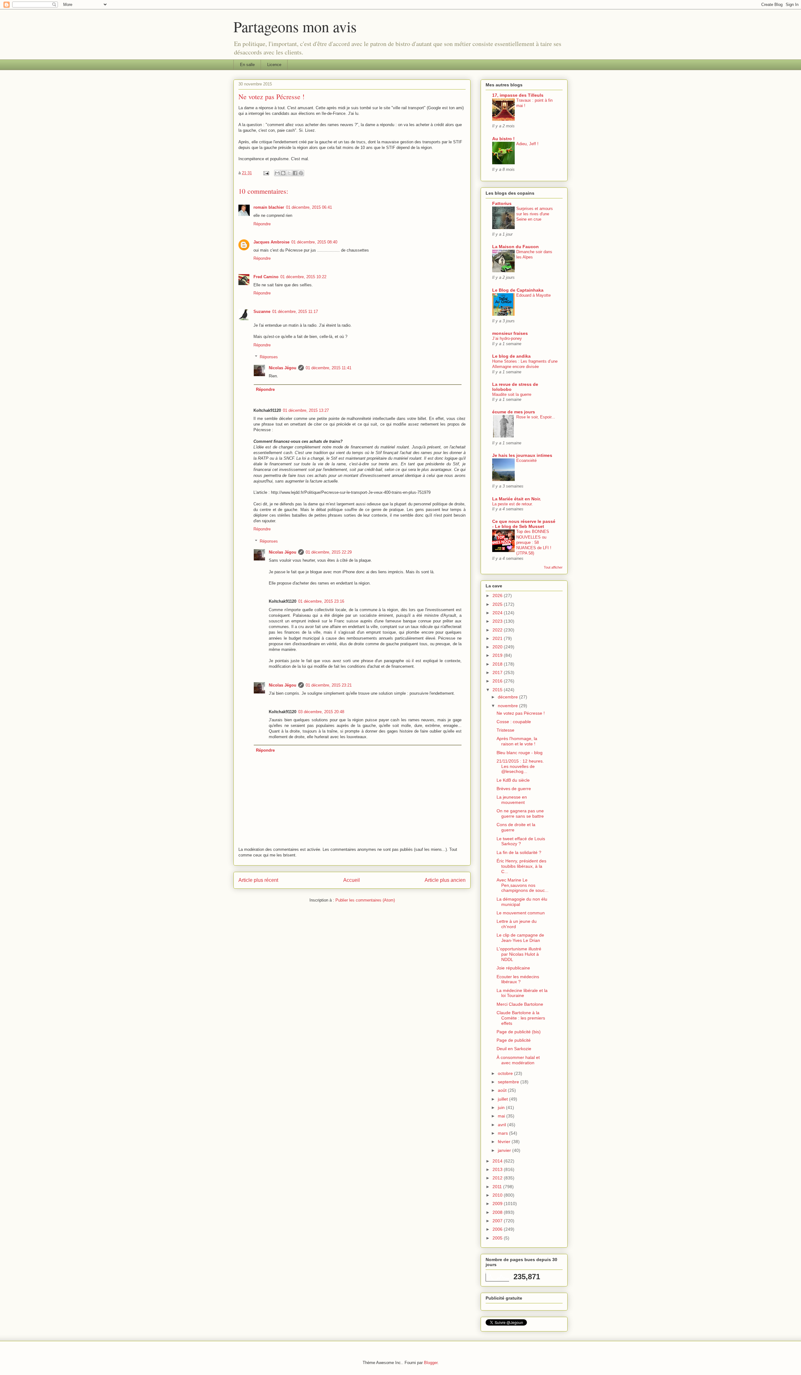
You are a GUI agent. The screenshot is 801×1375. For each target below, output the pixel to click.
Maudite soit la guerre (511, 394)
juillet (503, 1099)
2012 (498, 1177)
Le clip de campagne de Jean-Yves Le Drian (520, 938)
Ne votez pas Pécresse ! (521, 713)
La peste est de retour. (512, 504)
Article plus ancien (445, 880)
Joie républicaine (513, 967)
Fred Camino (265, 276)
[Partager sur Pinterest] (301, 173)
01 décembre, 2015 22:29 (329, 552)
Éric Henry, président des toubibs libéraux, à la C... (521, 866)
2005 (498, 1237)
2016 (498, 680)
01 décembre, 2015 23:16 (321, 601)
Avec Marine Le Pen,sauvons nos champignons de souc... (522, 885)
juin (502, 1107)
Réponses (269, 357)
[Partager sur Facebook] (295, 173)
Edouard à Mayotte (533, 295)
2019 (498, 655)
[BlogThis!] (283, 173)
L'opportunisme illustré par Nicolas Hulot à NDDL (519, 954)
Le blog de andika (511, 356)
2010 (498, 1195)
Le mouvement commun (521, 912)
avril (502, 1124)
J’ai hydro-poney (507, 338)
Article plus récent (258, 880)
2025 (498, 604)
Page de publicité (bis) (519, 1031)
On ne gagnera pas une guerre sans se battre (520, 813)
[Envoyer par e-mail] (277, 173)
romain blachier (268, 207)
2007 (498, 1220)
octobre (506, 1073)
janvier (505, 1150)
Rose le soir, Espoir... (535, 417)
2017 (498, 672)
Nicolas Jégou (282, 367)
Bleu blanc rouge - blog (520, 752)
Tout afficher (553, 567)
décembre (508, 696)
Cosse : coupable (514, 721)
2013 (498, 1169)
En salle (247, 64)
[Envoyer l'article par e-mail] (265, 173)
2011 (497, 1186)
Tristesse (505, 730)
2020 (498, 646)
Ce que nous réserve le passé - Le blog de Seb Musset (523, 524)
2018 (498, 664)
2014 (498, 1160)
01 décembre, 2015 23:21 (329, 685)
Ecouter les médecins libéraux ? (518, 979)
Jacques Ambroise (271, 242)
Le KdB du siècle (513, 780)
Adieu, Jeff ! (527, 143)
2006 (498, 1229)
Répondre (262, 224)
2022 (498, 629)
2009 (498, 1203)
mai (502, 1115)
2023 (498, 621)
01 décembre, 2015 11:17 (295, 311)
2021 (498, 638)
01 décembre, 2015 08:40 (314, 242)
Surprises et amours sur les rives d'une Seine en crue (534, 214)
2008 (498, 1212)
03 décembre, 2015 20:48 (321, 711)
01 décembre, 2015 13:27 (306, 410)
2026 (498, 595)
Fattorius (502, 203)
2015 (498, 689)
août (503, 1090)
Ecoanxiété (526, 460)
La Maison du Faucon (515, 246)
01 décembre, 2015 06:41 (309, 207)
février (505, 1141)
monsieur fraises (510, 333)
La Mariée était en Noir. (516, 498)
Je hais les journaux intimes (522, 455)
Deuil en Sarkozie (514, 1048)
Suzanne (261, 311)
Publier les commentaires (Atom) (365, 900)
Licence (274, 64)
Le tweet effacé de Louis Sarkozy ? (521, 841)
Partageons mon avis (295, 26)
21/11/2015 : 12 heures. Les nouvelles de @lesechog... (520, 766)
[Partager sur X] (289, 173)
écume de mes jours (513, 411)
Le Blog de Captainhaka (517, 290)
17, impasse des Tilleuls (517, 95)
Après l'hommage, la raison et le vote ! (517, 741)
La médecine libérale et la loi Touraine (522, 993)
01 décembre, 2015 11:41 (328, 367)
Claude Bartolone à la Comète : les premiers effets (521, 1018)
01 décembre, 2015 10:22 (303, 276)
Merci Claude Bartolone (520, 1004)
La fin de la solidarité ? (519, 852)
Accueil (351, 880)
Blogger (430, 1362)
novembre (508, 705)
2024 (498, 612)
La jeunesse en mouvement (512, 800)
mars (503, 1133)
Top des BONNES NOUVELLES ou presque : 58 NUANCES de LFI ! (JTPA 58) (533, 542)
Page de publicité (514, 1040)
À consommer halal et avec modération (518, 1060)
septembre (509, 1081)
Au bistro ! (503, 138)
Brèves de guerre (514, 788)
